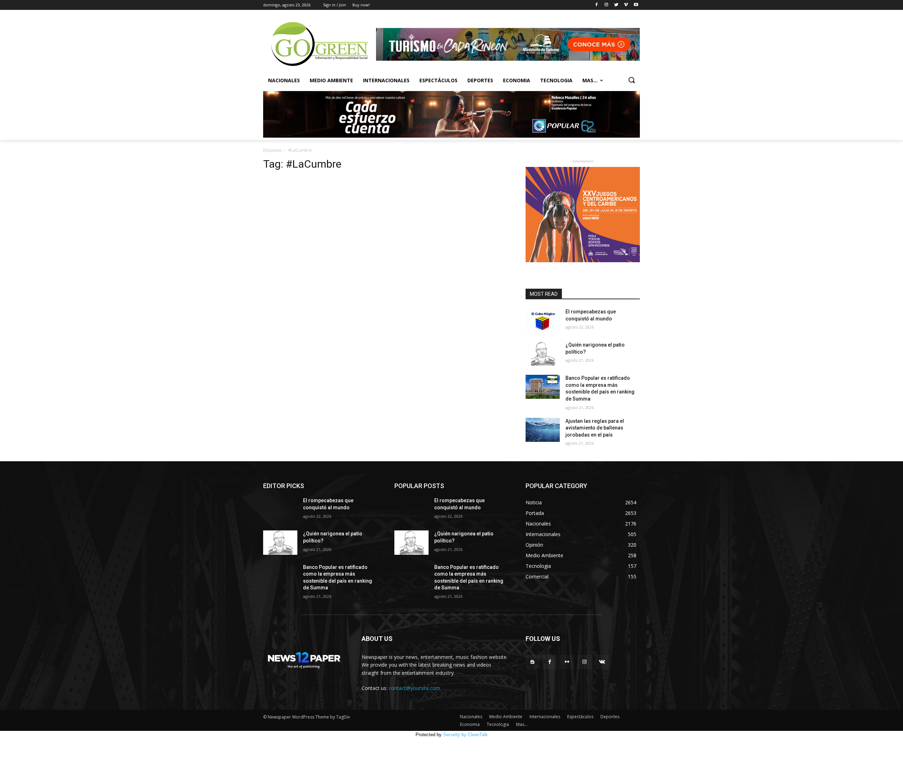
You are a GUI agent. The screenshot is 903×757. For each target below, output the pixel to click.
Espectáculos (438, 80)
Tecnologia (556, 80)
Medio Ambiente (331, 80)
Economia (516, 80)
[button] (631, 80)
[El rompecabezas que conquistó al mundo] (543, 320)
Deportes (480, 80)
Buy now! (361, 4)
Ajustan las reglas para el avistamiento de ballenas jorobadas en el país (594, 428)
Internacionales (386, 80)
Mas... (590, 80)
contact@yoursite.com (414, 688)
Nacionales (284, 80)
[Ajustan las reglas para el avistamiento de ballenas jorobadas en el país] (543, 430)
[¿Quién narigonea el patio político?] (543, 354)
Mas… (521, 724)
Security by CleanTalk (465, 734)
